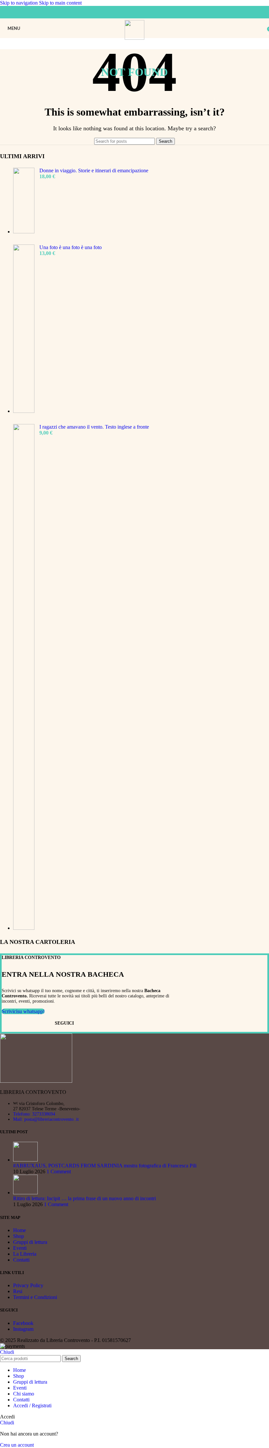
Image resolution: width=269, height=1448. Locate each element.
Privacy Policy (28, 1285)
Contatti (21, 1260)
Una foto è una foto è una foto (70, 247)
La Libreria (24, 1254)
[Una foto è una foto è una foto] (23, 329)
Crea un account (17, 1445)
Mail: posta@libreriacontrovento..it (46, 1119)
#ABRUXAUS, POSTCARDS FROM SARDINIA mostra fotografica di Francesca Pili (105, 1165)
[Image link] (36, 1081)
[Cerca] (262, 28)
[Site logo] (135, 38)
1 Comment (59, 1171)
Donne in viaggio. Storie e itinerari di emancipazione (93, 170)
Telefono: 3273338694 (34, 1114)
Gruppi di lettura (30, 1242)
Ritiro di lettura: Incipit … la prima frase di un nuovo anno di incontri (84, 1198)
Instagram (23, 1329)
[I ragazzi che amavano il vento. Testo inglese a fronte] (23, 677)
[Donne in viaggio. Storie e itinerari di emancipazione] (23, 201)
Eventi (20, 1248)
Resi (17, 1291)
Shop (18, 1236)
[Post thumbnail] (25, 1159)
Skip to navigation (19, 3)
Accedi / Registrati (32, 1405)
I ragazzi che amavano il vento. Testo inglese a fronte (94, 427)
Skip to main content (60, 3)
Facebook (23, 1323)
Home (19, 1230)
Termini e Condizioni (35, 1297)
